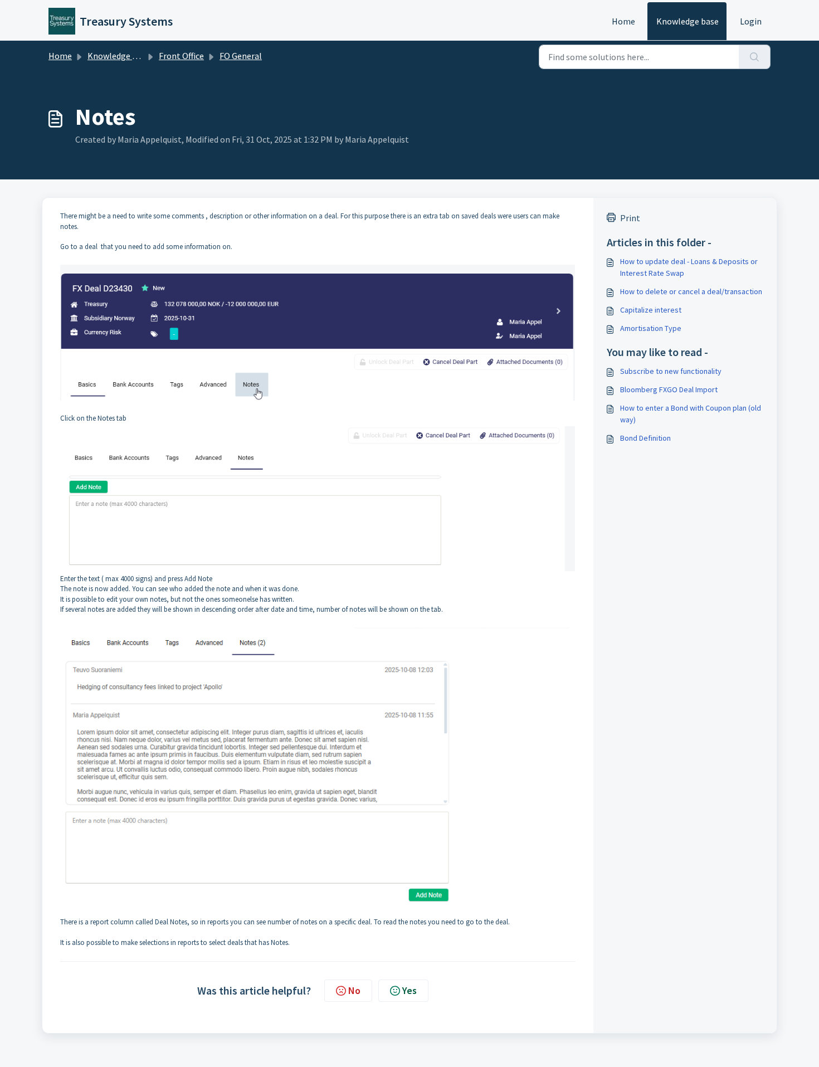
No (354, 990)
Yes (409, 990)
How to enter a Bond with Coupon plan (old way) (690, 414)
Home (623, 21)
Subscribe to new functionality (671, 371)
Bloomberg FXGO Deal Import (669, 389)
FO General (241, 55)
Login (751, 21)
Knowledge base (687, 21)
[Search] (755, 57)
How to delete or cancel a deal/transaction (691, 291)
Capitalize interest (650, 310)
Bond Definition (645, 438)
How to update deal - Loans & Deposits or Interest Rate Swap (689, 267)
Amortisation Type (650, 328)
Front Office (181, 55)
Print (630, 217)
